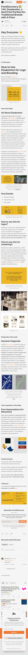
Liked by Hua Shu (9, 560)
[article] (14, 591)
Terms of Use (21, 525)
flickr (14, 399)
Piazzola (3, 132)
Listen (24, 21)
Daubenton (14, 77)
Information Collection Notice (16, 526)
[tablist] (7, 544)
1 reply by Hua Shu (10, 568)
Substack (6, 652)
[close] (23, 612)
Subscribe (19, 2)
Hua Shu (7, 20)
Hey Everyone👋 (5, 592)
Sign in (25, 2)
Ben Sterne (7, 558)
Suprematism (17, 425)
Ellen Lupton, (10, 344)
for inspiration (12, 118)
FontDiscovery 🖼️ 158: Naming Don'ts (8, 601)
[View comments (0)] (8, 596)
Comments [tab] (4, 544)
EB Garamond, (16, 262)
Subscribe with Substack (15, 638)
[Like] (2, 25)
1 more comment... (5, 575)
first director (20, 152)
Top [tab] (3, 583)
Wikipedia (17, 189)
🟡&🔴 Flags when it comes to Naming (9, 604)
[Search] (25, 582)
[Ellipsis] (26, 558)
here (16, 488)
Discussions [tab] (12, 583)
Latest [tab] (6, 583)
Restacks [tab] (11, 544)
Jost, (2, 260)
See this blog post (10, 365)
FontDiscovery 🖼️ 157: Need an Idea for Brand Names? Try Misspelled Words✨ (10, 588)
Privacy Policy (19, 644)
